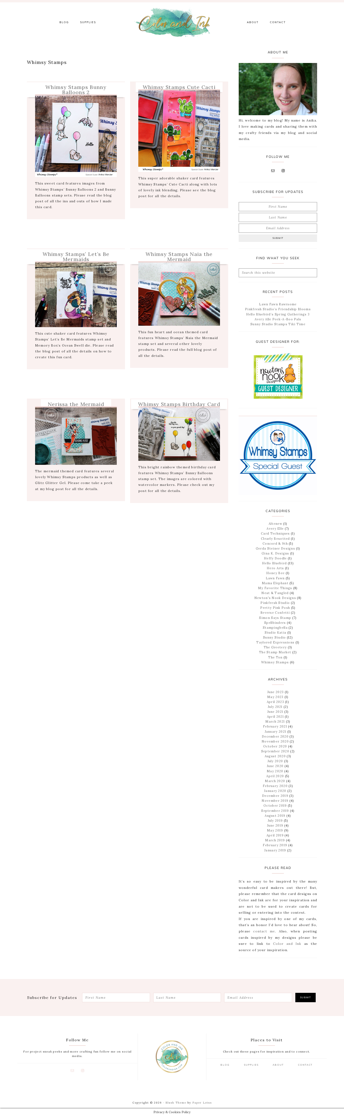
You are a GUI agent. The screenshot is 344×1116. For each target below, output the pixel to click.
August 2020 (275, 756)
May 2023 (275, 697)
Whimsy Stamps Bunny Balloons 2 (75, 90)
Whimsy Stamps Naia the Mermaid (179, 256)
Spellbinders (275, 623)
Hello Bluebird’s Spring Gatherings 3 (278, 314)
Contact (305, 1064)
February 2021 (275, 726)
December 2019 (275, 796)
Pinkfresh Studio (275, 603)
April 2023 (275, 702)
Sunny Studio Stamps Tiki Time (277, 324)
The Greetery (275, 647)
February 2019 (275, 845)
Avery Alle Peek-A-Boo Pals (278, 319)
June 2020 (275, 766)
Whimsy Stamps (275, 662)
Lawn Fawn (275, 578)
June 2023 (275, 692)
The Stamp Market (275, 652)
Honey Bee (275, 573)
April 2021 (275, 717)
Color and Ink (172, 22)
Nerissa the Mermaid (76, 404)
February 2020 (275, 786)
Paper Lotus (202, 1102)
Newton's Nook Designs (275, 598)
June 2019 (275, 826)
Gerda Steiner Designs (275, 549)
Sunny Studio (274, 637)
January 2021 (275, 732)
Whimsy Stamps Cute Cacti (179, 87)
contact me (264, 931)
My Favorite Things (275, 588)
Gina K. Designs (275, 553)
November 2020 (275, 741)
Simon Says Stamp (275, 618)
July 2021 (275, 707)
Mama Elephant (275, 583)
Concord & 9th (275, 544)
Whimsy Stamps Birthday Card (179, 404)
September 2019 (275, 811)
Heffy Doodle (275, 558)
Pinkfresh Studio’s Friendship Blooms (278, 309)
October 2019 (275, 806)
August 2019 (275, 816)
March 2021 (275, 722)
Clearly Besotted (275, 539)
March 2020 (275, 781)
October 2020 (275, 746)
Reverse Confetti (275, 613)
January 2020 (275, 791)
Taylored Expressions (275, 642)
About (278, 1064)
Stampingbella (275, 628)
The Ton (275, 657)
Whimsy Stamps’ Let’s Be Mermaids (76, 256)
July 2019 (275, 821)
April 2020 (275, 776)
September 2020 (275, 751)
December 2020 (275, 737)
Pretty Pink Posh (275, 608)
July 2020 (275, 761)
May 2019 (275, 830)
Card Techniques (275, 534)
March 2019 (275, 840)
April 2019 (275, 835)
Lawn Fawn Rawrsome (277, 304)
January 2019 (275, 850)
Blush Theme (175, 1102)
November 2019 (275, 801)
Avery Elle (275, 529)
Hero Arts (275, 568)
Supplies (251, 1064)
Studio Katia (275, 633)
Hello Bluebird (274, 563)
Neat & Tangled (275, 593)
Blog (225, 1064)
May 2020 (275, 771)
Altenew (275, 524)
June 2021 (275, 712)
